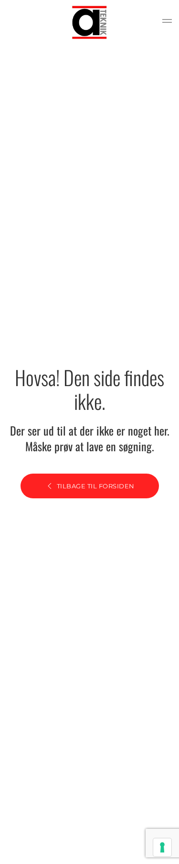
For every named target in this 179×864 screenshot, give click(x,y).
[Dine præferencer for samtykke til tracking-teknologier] (162, 847)
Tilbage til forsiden (96, 486)
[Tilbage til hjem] (90, 22)
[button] (167, 22)
